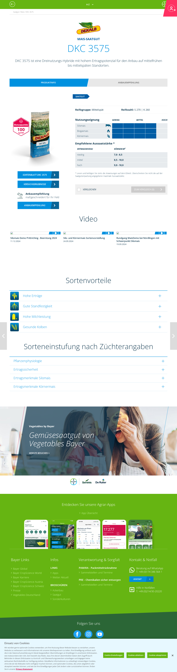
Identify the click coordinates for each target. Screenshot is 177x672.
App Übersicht (89, 513)
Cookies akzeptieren (157, 655)
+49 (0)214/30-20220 (150, 591)
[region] (88, 655)
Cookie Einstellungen (114, 655)
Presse (16, 590)
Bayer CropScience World (27, 573)
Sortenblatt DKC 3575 (35, 174)
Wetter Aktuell (60, 577)
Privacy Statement (24, 669)
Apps (55, 573)
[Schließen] (173, 655)
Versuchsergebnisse (35, 184)
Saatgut (57, 594)
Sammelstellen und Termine (97, 572)
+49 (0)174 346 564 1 (150, 571)
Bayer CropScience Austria (28, 581)
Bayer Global (20, 568)
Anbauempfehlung (128, 82)
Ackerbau (58, 590)
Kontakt (137, 579)
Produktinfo (48, 82)
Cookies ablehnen (135, 655)
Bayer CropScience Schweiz (28, 586)
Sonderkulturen (61, 599)
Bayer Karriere (21, 577)
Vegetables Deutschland (26, 595)
